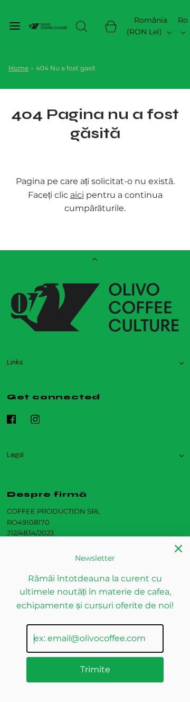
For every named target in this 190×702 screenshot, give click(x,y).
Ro (183, 20)
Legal (15, 455)
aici (77, 195)
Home (18, 68)
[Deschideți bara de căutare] (81, 26)
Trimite (95, 669)
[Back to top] (95, 260)
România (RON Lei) (147, 26)
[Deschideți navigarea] (14, 26)
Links (15, 362)
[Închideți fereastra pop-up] (178, 548)
